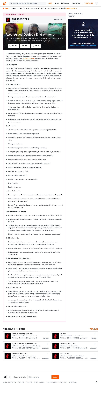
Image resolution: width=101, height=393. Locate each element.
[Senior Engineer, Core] (74, 346)
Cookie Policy (73, 382)
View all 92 (94, 329)
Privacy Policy (63, 382)
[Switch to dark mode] (96, 382)
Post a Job (89, 3)
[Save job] (47, 333)
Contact (41, 382)
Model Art (71, 16)
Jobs (50, 3)
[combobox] (28, 3)
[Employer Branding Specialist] (26, 336)
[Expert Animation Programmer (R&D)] (26, 346)
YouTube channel (28, 58)
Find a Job (21, 382)
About (35, 382)
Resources (65, 3)
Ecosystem (76, 3)
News (57, 3)
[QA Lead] (74, 336)
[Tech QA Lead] (74, 356)
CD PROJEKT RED (78, 13)
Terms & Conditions (51, 382)
